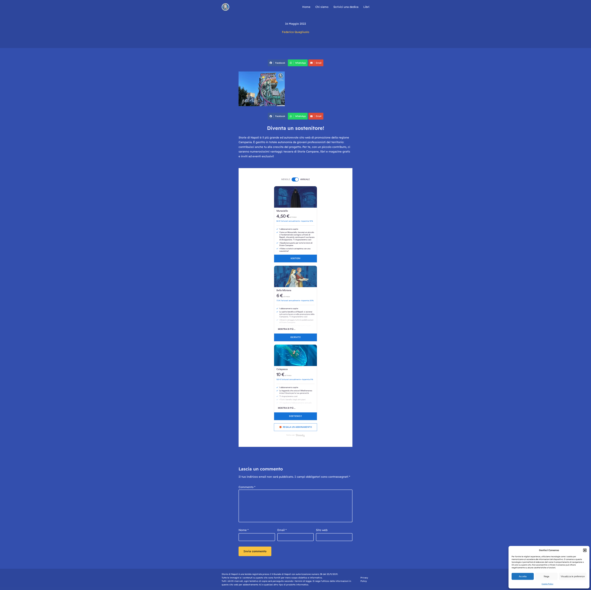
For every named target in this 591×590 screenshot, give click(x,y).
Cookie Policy (547, 584)
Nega (546, 576)
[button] (584, 550)
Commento (247, 487)
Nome (244, 530)
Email (319, 62)
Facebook (280, 62)
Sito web (322, 530)
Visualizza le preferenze (573, 576)
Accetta (523, 576)
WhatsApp (300, 62)
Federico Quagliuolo (295, 32)
